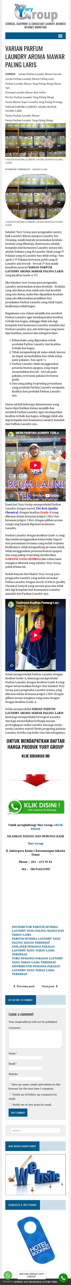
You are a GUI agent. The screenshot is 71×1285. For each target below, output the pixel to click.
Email (12, 1063)
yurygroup (24, 169)
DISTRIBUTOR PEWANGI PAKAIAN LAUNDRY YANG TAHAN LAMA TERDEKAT (36, 970)
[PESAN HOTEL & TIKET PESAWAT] (30, 1268)
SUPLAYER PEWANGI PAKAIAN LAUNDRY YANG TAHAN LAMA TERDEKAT (33, 950)
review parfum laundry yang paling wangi (29, 97)
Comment (14, 1028)
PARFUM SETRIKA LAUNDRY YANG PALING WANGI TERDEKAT (36, 940)
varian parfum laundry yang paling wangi (29, 120)
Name (12, 1053)
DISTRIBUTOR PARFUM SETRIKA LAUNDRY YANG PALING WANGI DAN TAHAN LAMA (38, 931)
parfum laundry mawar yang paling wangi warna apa (33, 85)
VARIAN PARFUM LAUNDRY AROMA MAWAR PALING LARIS (30, 108)
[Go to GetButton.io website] (8, 1282)
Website (13, 1074)
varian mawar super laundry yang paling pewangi (33, 102)
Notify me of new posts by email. (32, 1104)
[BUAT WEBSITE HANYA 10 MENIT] (35, 1193)
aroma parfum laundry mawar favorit (39, 74)
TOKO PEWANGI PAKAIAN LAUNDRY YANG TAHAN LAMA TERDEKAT (37, 960)
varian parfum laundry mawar (22, 115)
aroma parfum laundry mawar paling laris (29, 78)
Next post (48, 986)
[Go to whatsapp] (8, 1275)
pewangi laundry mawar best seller (25, 92)
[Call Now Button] (63, 1278)
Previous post (26, 986)
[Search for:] (36, 1130)
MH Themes (52, 1281)
